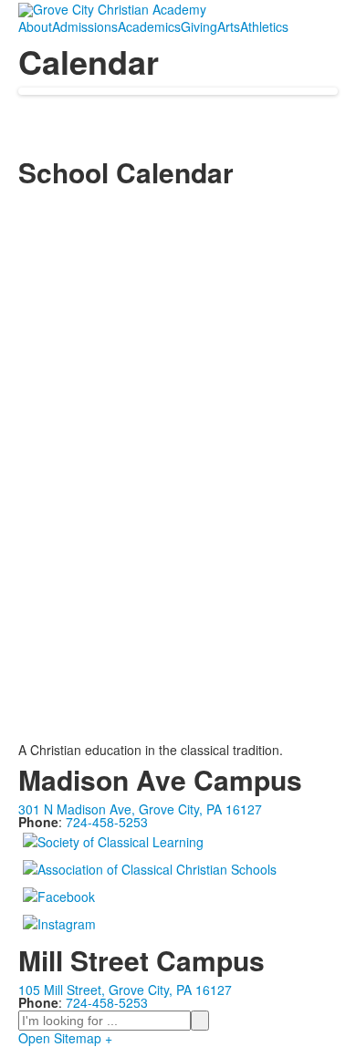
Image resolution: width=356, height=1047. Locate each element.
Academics (149, 26)
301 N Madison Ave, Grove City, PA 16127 (140, 809)
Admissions (85, 26)
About (35, 26)
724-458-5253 (107, 822)
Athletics (264, 26)
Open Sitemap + (65, 1038)
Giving (199, 26)
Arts (228, 26)
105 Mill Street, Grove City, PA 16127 (125, 989)
